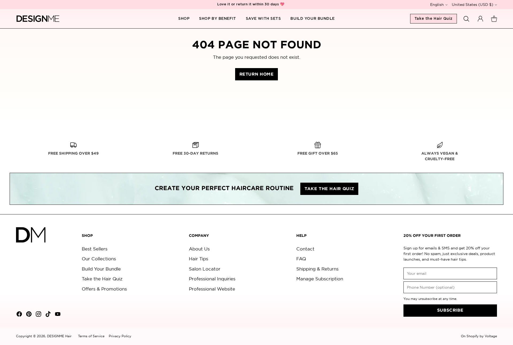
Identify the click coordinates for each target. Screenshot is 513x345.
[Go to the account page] (480, 19)
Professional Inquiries (212, 278)
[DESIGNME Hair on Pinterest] (28, 315)
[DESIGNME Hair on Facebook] (18, 315)
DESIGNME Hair (59, 336)
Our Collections (99, 258)
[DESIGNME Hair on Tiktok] (47, 315)
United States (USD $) (472, 4)
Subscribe (450, 310)
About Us (199, 249)
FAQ (301, 258)
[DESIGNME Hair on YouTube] (57, 315)
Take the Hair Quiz (102, 278)
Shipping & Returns (317, 269)
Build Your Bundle (101, 269)
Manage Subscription (319, 278)
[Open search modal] (466, 18)
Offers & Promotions (104, 289)
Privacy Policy (120, 336)
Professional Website (212, 289)
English (437, 4)
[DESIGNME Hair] (38, 18)
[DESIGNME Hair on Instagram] (38, 315)
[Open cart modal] (494, 19)
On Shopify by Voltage (479, 336)
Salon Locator (204, 269)
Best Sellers (94, 249)
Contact (305, 249)
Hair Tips (198, 258)
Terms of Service (91, 336)
